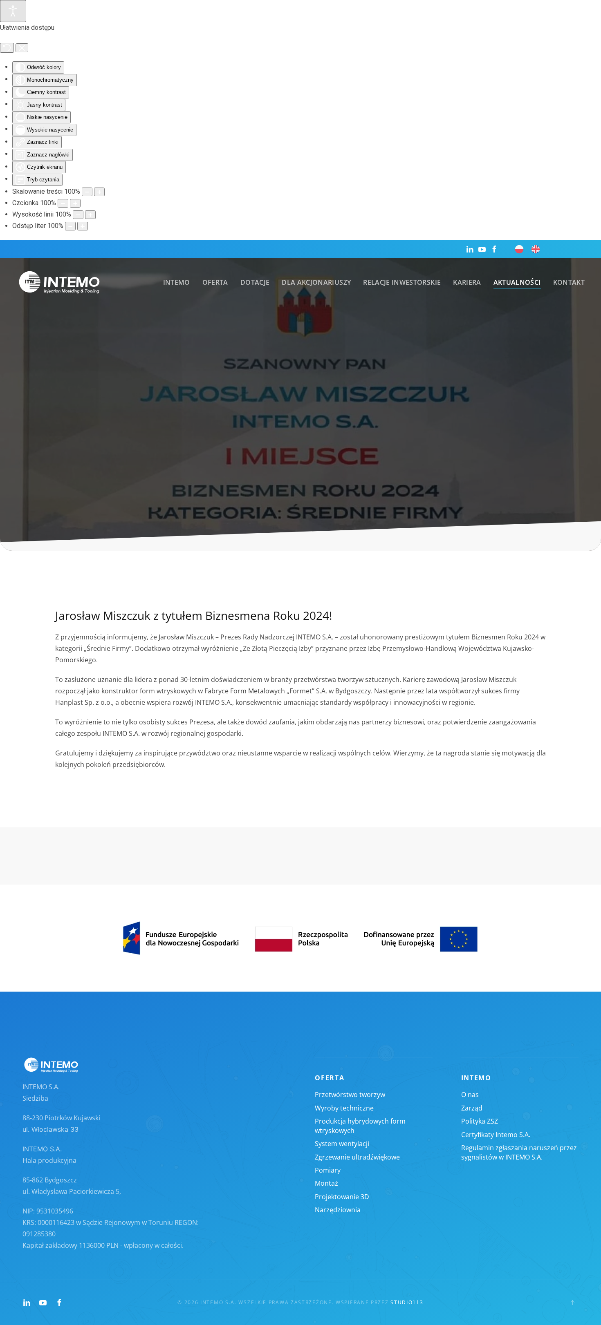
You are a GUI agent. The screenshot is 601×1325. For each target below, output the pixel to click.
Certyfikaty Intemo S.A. (495, 1134)
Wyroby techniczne (344, 1108)
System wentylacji (342, 1143)
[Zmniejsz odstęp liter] (70, 226)
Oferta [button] (215, 282)
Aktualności (517, 282)
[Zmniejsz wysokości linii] (78, 214)
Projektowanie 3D (342, 1196)
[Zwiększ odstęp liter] (82, 226)
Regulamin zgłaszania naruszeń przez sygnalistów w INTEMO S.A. (519, 1152)
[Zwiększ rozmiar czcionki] (75, 203)
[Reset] (7, 48)
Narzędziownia (338, 1209)
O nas (470, 1094)
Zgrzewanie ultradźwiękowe (357, 1157)
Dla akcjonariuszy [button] (316, 282)
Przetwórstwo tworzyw (350, 1094)
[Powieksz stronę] (99, 192)
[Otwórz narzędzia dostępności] (13, 11)
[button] (572, 1302)
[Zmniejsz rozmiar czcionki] (63, 203)
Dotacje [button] (254, 282)
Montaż (326, 1183)
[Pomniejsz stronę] (87, 192)
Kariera (467, 282)
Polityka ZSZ (479, 1121)
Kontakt (569, 282)
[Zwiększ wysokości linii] (90, 214)
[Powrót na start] (59, 282)
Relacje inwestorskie (402, 282)
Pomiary (328, 1170)
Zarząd (471, 1108)
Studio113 (406, 1302)
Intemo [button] (176, 282)
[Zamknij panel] (22, 47)
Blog (373, 465)
